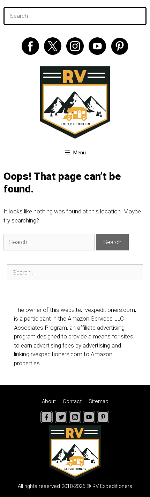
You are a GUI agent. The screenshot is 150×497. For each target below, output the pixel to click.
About (49, 401)
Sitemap (98, 401)
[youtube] (99, 52)
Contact (72, 401)
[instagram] (76, 52)
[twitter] (54, 52)
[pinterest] (119, 52)
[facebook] (32, 52)
